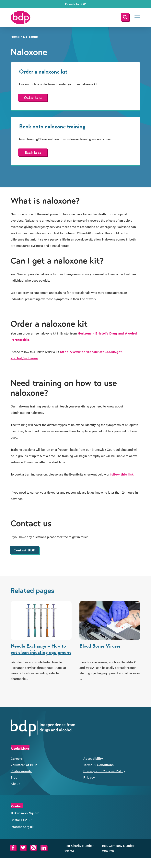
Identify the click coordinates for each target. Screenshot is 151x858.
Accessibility (93, 758)
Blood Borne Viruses (100, 646)
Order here (33, 97)
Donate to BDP (75, 4)
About (15, 783)
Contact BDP (25, 550)
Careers (17, 758)
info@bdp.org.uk (22, 826)
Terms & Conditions (98, 764)
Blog (14, 777)
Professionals (21, 771)
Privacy (89, 777)
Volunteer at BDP (24, 764)
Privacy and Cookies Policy (104, 771)
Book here (33, 152)
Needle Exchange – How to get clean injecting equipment (41, 649)
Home (15, 37)
